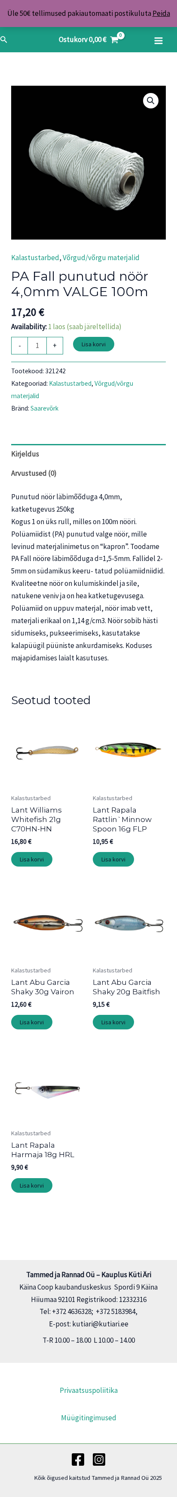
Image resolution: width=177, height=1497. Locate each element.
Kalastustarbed (35, 257)
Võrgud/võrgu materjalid (101, 257)
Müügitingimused (88, 1417)
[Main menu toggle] (158, 41)
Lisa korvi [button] (32, 859)
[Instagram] (99, 1459)
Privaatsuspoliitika (89, 1390)
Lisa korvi (94, 344)
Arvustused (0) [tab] (34, 473)
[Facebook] (78, 1459)
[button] (4, 39)
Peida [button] (161, 13)
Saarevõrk (44, 408)
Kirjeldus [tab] (25, 454)
